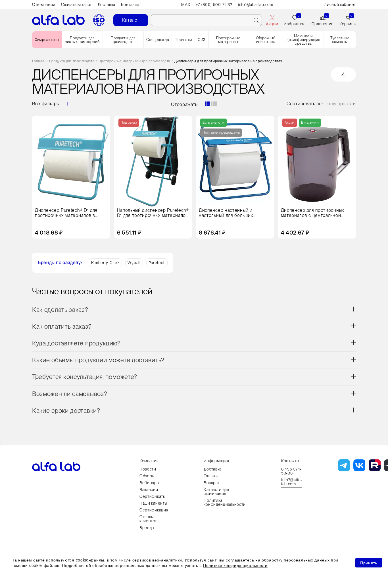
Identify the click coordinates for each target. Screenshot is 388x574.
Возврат (212, 483)
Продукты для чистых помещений (82, 40)
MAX (185, 4)
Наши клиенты (153, 503)
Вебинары (149, 483)
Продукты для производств (123, 40)
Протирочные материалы (228, 40)
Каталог (130, 20)
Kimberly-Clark (105, 262)
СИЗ (202, 40)
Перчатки (183, 40)
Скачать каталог (76, 4)
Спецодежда (157, 40)
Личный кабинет (340, 4)
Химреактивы (47, 40)
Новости (147, 469)
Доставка (107, 4)
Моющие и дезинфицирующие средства (303, 39)
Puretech (157, 262)
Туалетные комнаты (339, 40)
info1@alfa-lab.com (255, 4)
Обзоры (147, 476)
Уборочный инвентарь (265, 40)
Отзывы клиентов (148, 519)
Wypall (134, 262)
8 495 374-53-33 (291, 471)
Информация (216, 461)
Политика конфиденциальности (225, 502)
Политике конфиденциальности (235, 565)
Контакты (130, 4)
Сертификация (153, 510)
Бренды (146, 528)
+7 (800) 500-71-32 (214, 4)
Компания (149, 461)
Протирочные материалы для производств (134, 61)
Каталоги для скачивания (216, 492)
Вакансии (148, 490)
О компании (43, 4)
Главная (38, 61)
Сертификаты (152, 496)
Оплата (211, 476)
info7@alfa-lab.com (291, 482)
